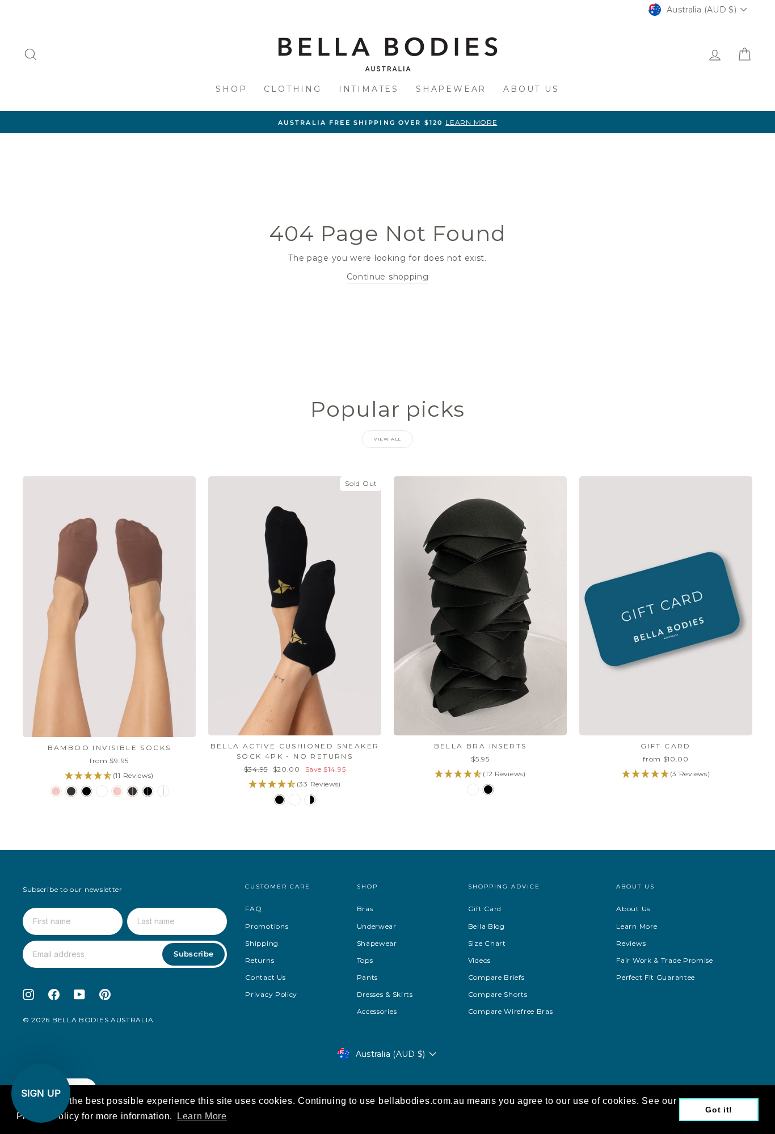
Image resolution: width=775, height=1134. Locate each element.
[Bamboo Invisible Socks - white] (101, 791)
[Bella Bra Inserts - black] (488, 789)
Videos (479, 960)
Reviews (631, 943)
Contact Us (265, 977)
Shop (231, 89)
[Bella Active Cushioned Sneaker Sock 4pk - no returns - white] (294, 799)
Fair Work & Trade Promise (664, 960)
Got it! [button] (718, 1109)
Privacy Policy (271, 994)
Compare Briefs (496, 977)
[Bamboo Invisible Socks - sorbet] (55, 791)
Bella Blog (486, 926)
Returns (259, 960)
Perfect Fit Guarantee (655, 977)
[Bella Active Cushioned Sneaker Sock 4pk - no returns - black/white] (310, 799)
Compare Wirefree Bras (510, 1011)
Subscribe (193, 953)
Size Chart (487, 943)
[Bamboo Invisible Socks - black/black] (147, 791)
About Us (531, 89)
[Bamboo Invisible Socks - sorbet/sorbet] (117, 791)
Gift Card (485, 908)
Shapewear (451, 89)
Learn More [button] (202, 1116)
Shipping (262, 943)
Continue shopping (388, 277)
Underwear (377, 926)
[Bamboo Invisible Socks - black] (86, 791)
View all (387, 439)
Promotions (266, 926)
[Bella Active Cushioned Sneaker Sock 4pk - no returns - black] (279, 799)
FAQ (253, 908)
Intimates (369, 89)
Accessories (377, 1011)
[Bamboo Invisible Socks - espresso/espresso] (132, 791)
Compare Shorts (498, 994)
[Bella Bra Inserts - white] (472, 789)
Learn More (636, 926)
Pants (367, 977)
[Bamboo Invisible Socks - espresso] (71, 791)
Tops (365, 960)
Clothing (292, 89)
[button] (40, 1093)
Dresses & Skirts (385, 994)
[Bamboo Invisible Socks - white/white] (163, 791)
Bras (365, 908)
